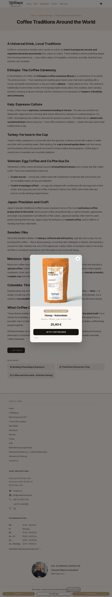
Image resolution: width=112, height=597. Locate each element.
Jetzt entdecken (56, 332)
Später (36, 338)
